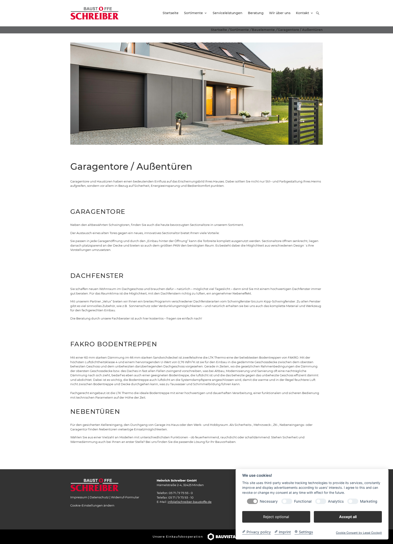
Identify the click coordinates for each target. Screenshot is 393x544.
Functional (303, 501)
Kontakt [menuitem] (302, 13)
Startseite (219, 30)
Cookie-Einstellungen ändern (92, 505)
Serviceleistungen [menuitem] (227, 13)
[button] (317, 13)
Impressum (78, 497)
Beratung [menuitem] (256, 13)
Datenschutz (99, 497)
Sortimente (239, 30)
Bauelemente (263, 30)
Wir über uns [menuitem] (279, 13)
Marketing (368, 501)
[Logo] (94, 13)
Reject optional (276, 516)
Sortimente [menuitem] (193, 13)
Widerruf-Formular (125, 497)
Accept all (348, 516)
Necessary (269, 501)
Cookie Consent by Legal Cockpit (359, 532)
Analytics (336, 501)
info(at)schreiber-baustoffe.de (190, 502)
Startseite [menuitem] (171, 13)
